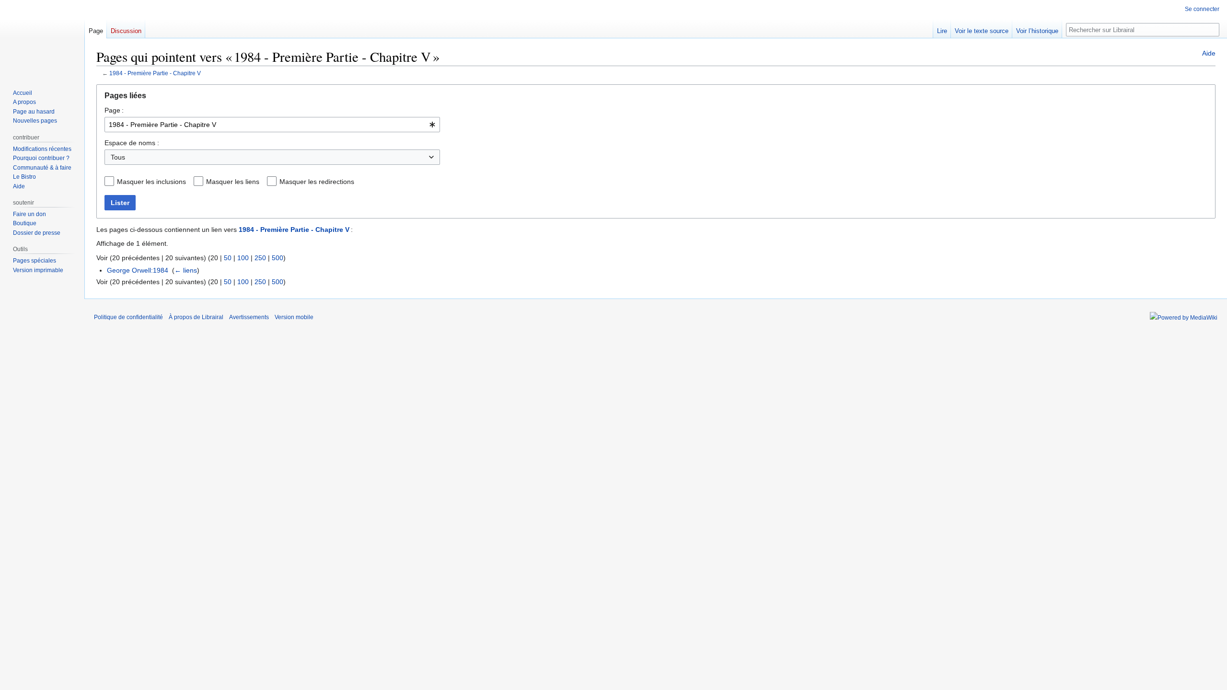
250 (260, 258)
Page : (114, 110)
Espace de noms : (131, 143)
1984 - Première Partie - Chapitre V (155, 73)
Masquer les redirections (316, 181)
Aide (1208, 53)
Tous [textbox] (118, 157)
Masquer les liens (232, 181)
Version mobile (294, 317)
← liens (185, 270)
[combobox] (272, 124)
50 (228, 258)
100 (243, 258)
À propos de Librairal (196, 317)
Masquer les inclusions (151, 181)
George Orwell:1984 (137, 270)
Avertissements (249, 317)
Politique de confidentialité (128, 317)
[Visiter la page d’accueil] (42, 38)
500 (277, 258)
